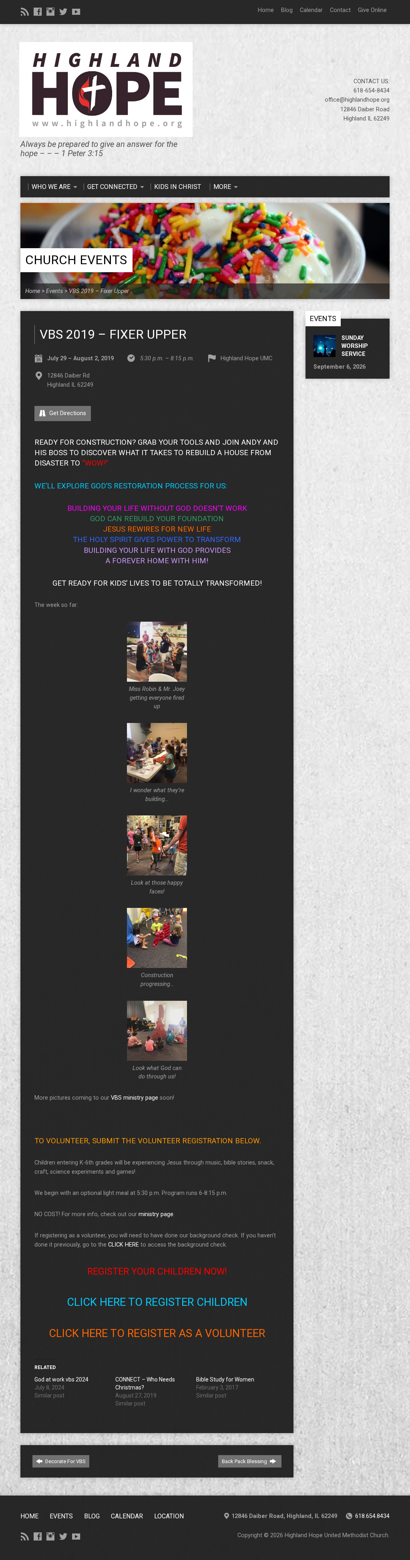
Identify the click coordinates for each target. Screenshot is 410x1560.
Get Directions (67, 413)
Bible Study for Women (225, 1379)
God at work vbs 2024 (61, 1379)
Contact (340, 10)
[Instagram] (50, 12)
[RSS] (25, 12)
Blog (287, 10)
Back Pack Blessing (245, 1461)
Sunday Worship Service (355, 346)
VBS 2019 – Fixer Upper (99, 291)
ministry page (156, 1214)
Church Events (76, 260)
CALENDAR (127, 1516)
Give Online (372, 10)
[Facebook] (38, 12)
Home (266, 10)
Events (54, 291)
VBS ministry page (134, 1097)
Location (169, 1516)
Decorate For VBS (65, 1461)
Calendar (311, 10)
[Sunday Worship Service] (325, 352)
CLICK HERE (123, 1244)
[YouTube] (76, 12)
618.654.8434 (372, 1516)
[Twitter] (63, 12)
